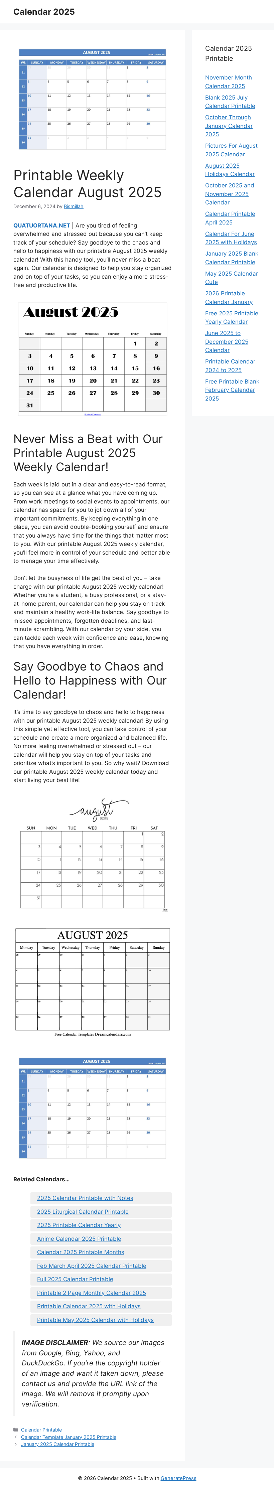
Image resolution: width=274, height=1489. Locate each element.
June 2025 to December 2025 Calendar (226, 341)
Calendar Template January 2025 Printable (68, 1437)
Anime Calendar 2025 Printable (79, 1238)
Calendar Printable (41, 1430)
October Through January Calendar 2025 (229, 126)
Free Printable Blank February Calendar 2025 (232, 390)
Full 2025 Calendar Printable (75, 1279)
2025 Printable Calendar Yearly (79, 1225)
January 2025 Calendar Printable (57, 1444)
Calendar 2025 (44, 12)
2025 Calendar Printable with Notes (85, 1198)
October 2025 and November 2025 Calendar (229, 194)
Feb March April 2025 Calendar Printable (91, 1265)
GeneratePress (178, 1478)
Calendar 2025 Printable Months (80, 1252)
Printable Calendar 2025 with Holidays (89, 1306)
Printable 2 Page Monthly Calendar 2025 (91, 1293)
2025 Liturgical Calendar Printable (83, 1211)
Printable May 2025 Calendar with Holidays (95, 1320)
